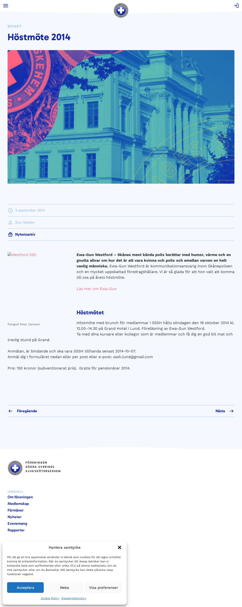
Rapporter (16, 530)
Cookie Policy (50, 598)
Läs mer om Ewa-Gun (97, 288)
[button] (119, 547)
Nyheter (15, 517)
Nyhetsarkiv (25, 234)
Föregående (27, 411)
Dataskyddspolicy (73, 598)
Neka (64, 587)
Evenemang (17, 523)
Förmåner (16, 510)
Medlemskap (18, 503)
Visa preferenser (103, 587)
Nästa (220, 411)
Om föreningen (20, 497)
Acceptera (25, 587)
